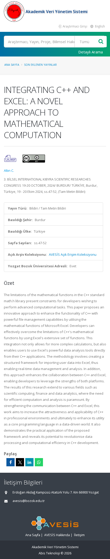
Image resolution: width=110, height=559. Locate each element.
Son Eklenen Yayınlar (40, 65)
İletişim (79, 535)
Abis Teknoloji (49, 553)
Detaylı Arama (90, 51)
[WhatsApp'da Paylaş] (39, 462)
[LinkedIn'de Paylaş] (29, 462)
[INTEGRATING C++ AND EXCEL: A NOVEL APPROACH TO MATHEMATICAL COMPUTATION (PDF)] (10, 158)
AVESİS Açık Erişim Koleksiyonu (72, 254)
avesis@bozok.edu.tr (29, 501)
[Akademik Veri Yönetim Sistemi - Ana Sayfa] (15, 11)
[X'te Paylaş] (20, 462)
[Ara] (101, 42)
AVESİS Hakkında (57, 535)
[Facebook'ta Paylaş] (10, 462)
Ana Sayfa (11, 65)
